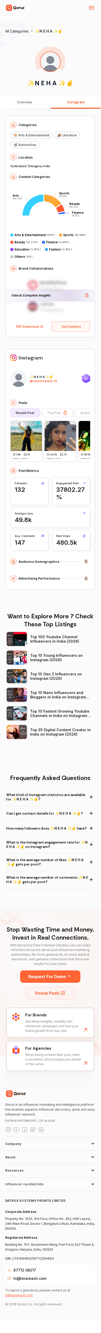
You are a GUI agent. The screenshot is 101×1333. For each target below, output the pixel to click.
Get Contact (71, 327)
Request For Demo (47, 976)
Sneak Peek (47, 993)
